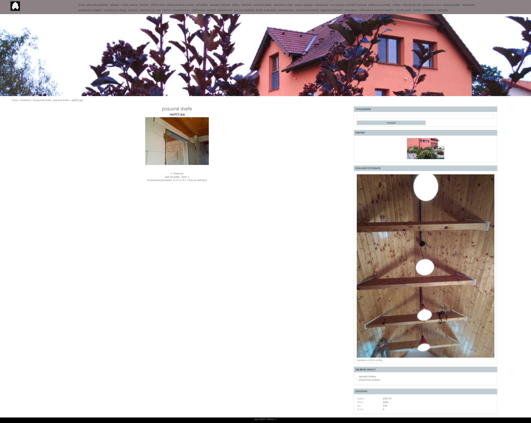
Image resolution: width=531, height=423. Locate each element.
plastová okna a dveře (180, 4)
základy (114, 4)
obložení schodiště (307, 10)
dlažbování (198, 10)
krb (159, 10)
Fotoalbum (25, 100)
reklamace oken (283, 4)
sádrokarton (147, 10)
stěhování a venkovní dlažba (376, 10)
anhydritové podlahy (369, 379)
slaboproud (321, 4)
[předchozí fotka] (103, 141)
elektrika (246, 4)
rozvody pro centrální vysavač (348, 4)
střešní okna (157, 4)
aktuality (443, 10)
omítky (397, 4)
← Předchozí (177, 173)
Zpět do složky (172, 176)
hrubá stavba (129, 4)
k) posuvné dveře (42, 100)
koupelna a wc (181, 10)
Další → (185, 176)
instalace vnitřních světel (369, 360)
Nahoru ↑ (272, 419)
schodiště (202, 4)
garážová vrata (432, 4)
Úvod (81, 4)
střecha (144, 4)
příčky (236, 4)
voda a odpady (304, 4)
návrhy (166, 10)
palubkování (225, 10)
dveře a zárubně (266, 10)
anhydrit (133, 10)
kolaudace (351, 10)
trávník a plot (403, 10)
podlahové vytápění (90, 10)
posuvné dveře (262, 4)
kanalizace (468, 4)
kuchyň (211, 10)
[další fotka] (251, 141)
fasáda (417, 10)
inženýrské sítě (412, 4)
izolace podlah (451, 4)
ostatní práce (286, 10)
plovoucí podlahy (244, 10)
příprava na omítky (380, 4)
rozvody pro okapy (115, 10)
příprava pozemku (97, 4)
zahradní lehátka (367, 376)
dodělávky (429, 10)
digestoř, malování (332, 10)
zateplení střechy (220, 4)
